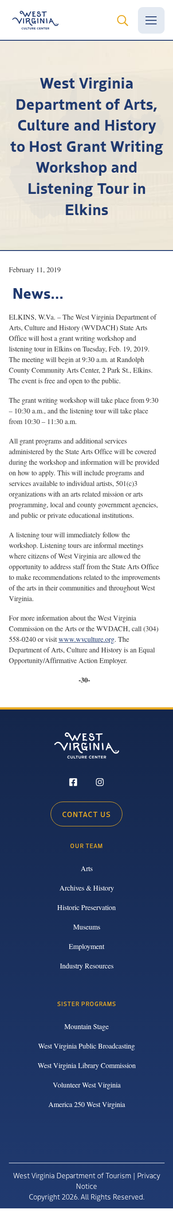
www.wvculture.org (86, 639)
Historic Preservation (86, 907)
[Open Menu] (151, 20)
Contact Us (86, 814)
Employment (86, 946)
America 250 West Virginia (86, 1104)
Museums (86, 926)
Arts (87, 868)
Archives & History (86, 887)
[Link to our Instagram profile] (99, 783)
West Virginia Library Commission (87, 1065)
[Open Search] (123, 20)
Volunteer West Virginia (87, 1084)
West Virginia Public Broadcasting (86, 1045)
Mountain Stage (86, 1026)
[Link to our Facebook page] (73, 783)
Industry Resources (87, 965)
